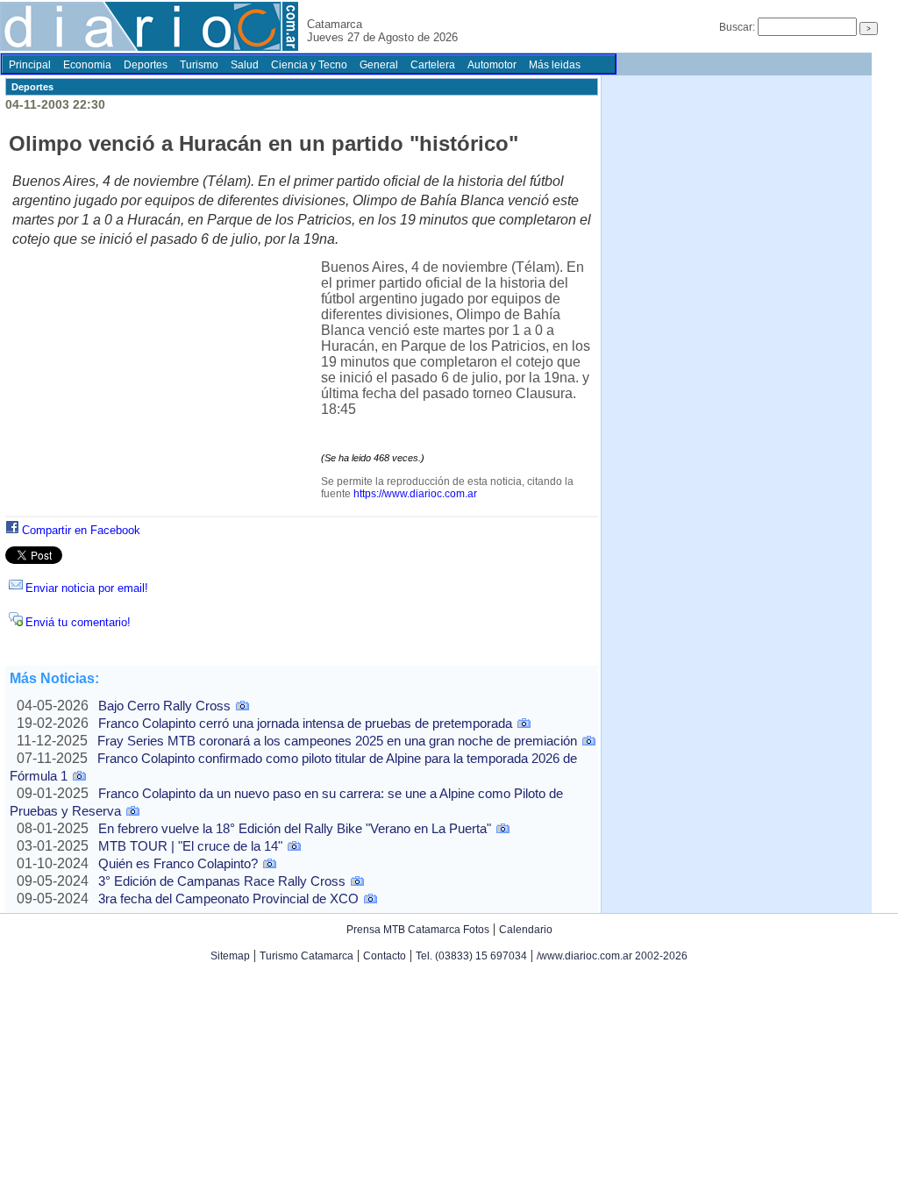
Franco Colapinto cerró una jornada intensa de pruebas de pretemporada (305, 723)
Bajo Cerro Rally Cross (164, 705)
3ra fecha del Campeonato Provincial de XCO (228, 898)
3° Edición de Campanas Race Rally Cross (222, 881)
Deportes (145, 65)
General (379, 65)
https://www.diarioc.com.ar (415, 494)
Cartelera (432, 65)
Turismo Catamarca (306, 956)
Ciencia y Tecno (309, 65)
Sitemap (230, 956)
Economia (87, 65)
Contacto (384, 956)
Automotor (492, 65)
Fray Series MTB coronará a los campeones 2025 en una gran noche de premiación (337, 740)
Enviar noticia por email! (86, 588)
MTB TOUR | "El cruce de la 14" (190, 845)
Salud (245, 65)
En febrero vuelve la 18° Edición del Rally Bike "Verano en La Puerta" (294, 828)
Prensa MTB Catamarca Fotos (417, 929)
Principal (30, 65)
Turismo (199, 65)
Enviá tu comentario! (78, 622)
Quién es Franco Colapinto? (178, 863)
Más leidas (555, 65)
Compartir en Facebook (81, 530)
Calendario (525, 929)
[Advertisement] (166, 389)
